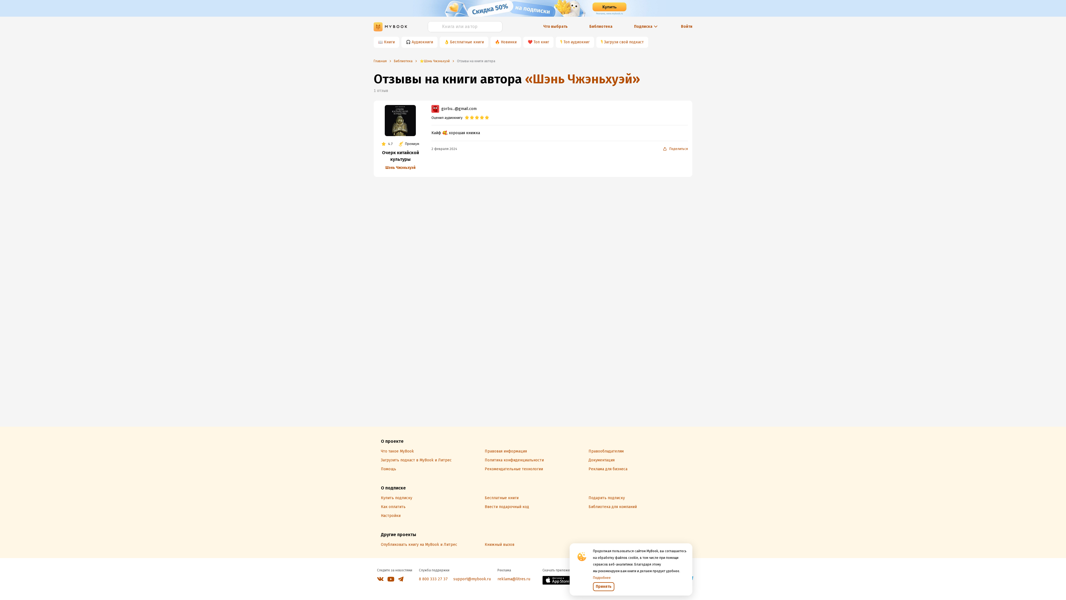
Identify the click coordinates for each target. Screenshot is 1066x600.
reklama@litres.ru (513, 579)
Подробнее (602, 578)
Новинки (509, 42)
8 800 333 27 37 (433, 579)
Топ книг (541, 42)
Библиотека (600, 26)
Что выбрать (555, 26)
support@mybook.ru (472, 579)
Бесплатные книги (467, 42)
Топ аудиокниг (577, 42)
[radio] (467, 118)
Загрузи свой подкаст (624, 42)
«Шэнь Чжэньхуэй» (582, 79)
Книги (389, 42)
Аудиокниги (422, 42)
